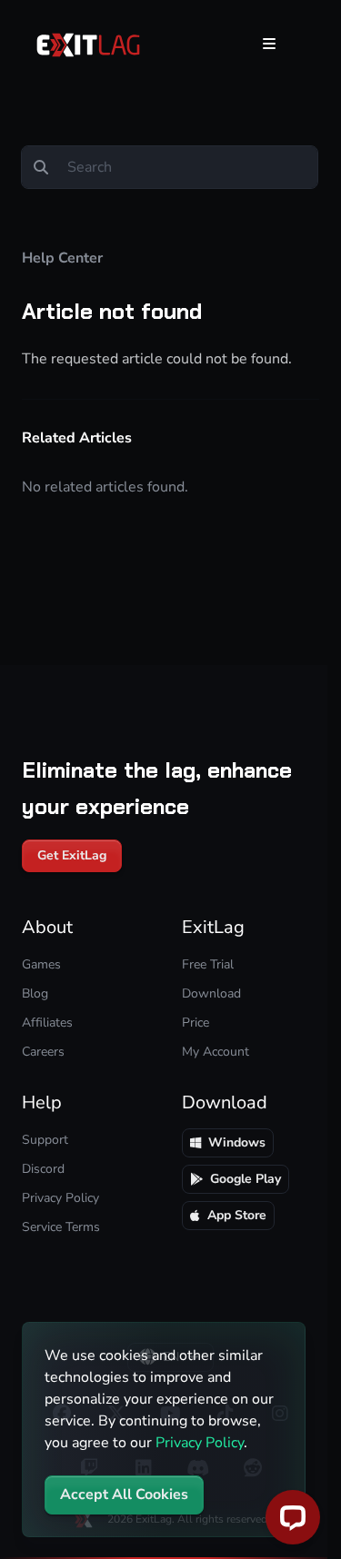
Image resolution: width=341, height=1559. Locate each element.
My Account (215, 1051)
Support (45, 1139)
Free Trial (208, 964)
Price (195, 1022)
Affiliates (47, 1022)
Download (211, 993)
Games (41, 964)
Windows (237, 1142)
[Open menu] (269, 43)
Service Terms (61, 1227)
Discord (43, 1168)
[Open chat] (293, 1517)
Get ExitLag (71, 855)
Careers (43, 1051)
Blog (35, 993)
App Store (236, 1215)
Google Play (245, 1178)
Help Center (62, 258)
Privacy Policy (199, 1443)
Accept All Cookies (124, 1494)
